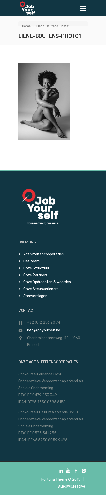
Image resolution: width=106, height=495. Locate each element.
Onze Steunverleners (40, 289)
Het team (31, 261)
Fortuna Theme (54, 479)
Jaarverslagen (35, 296)
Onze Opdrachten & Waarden (47, 282)
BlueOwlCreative (71, 486)
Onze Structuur (36, 268)
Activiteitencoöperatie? (43, 254)
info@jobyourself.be (43, 330)
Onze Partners (35, 275)
